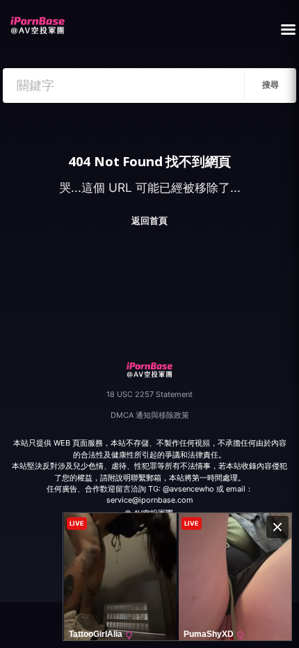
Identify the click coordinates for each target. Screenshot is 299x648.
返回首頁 (149, 221)
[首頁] (37, 21)
